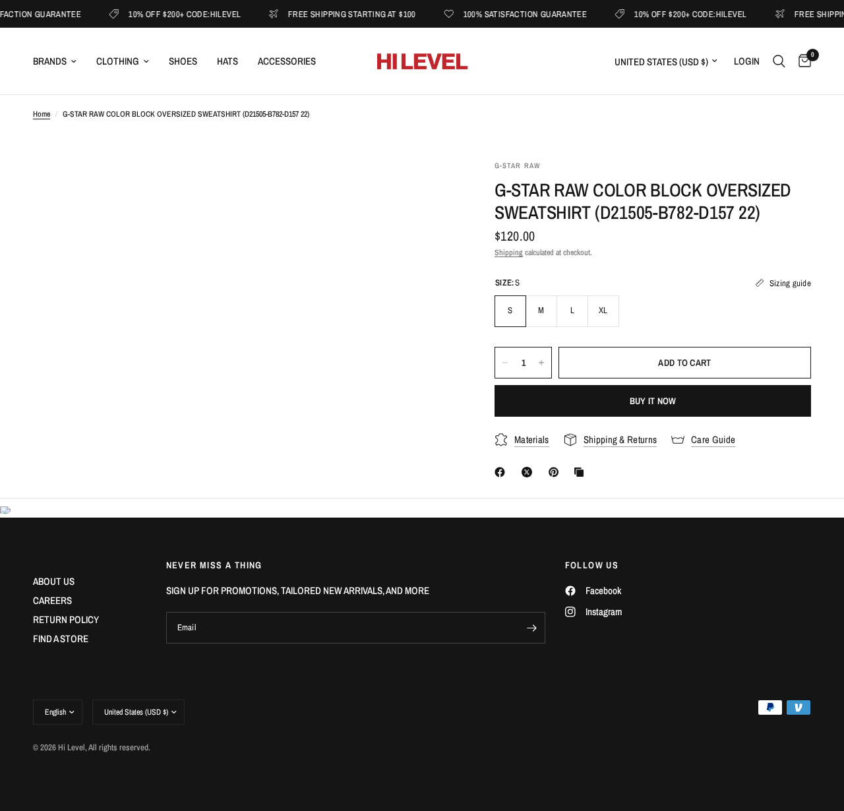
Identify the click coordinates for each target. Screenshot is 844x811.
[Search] (779, 61)
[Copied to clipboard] (581, 472)
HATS (227, 61)
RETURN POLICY (66, 619)
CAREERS (52, 600)
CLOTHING (117, 61)
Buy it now (653, 401)
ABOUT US (54, 581)
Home (41, 114)
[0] (801, 61)
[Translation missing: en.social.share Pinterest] (556, 472)
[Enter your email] (532, 628)
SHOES (183, 61)
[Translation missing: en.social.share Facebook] (502, 472)
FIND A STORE (60, 639)
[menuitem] (59, 61)
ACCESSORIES (287, 61)
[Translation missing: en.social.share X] (529, 472)
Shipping (509, 252)
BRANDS (50, 61)
